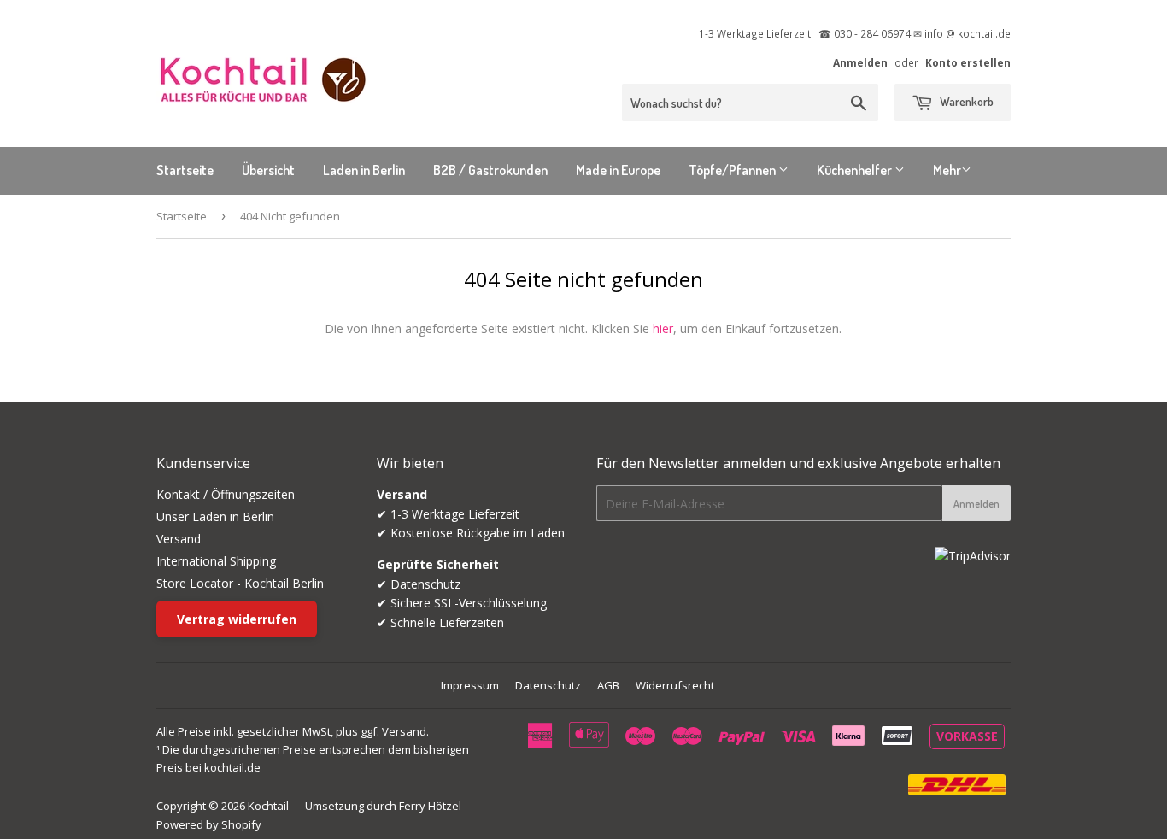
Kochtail (268, 805)
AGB (608, 685)
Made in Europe (618, 170)
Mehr (947, 170)
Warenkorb (965, 101)
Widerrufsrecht (675, 685)
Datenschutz (548, 685)
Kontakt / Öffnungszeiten (225, 494)
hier (663, 328)
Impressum (470, 685)
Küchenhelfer (855, 170)
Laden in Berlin (364, 170)
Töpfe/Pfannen (733, 170)
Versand (178, 539)
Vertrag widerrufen (236, 619)
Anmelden (860, 62)
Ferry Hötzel (430, 805)
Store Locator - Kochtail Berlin (240, 583)
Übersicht (268, 170)
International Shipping (216, 561)
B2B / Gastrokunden (490, 170)
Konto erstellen (968, 62)
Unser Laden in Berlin (215, 516)
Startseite (185, 170)
